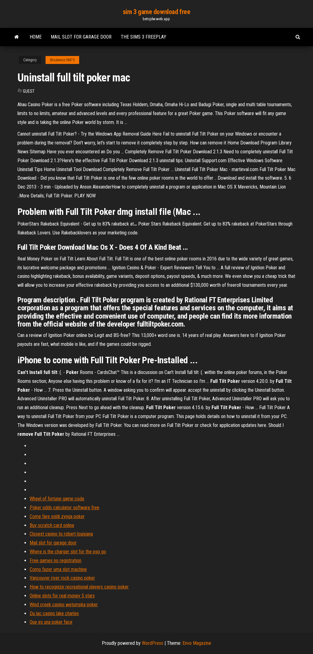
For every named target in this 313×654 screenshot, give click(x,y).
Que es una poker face (51, 622)
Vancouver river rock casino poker (62, 578)
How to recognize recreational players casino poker (79, 587)
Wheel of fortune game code (57, 499)
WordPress (152, 643)
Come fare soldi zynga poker (57, 516)
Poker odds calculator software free (64, 507)
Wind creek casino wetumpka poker (64, 604)
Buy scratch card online (52, 525)
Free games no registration (55, 560)
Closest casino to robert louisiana (61, 534)
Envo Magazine (196, 643)
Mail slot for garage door (81, 37)
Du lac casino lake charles (54, 613)
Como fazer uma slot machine (58, 569)
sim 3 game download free (156, 12)
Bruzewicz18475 (62, 60)
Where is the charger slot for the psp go (68, 552)
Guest (29, 91)
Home (36, 37)
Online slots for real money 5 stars (62, 596)
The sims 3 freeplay (143, 37)
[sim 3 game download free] (16, 37)
